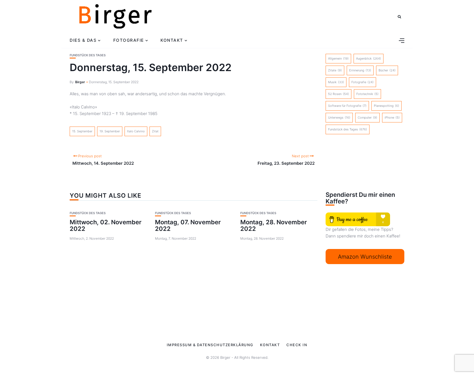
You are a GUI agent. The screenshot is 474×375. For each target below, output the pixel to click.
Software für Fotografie (347, 106)
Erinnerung (360, 70)
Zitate (335, 70)
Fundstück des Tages (88, 55)
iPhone (392, 117)
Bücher (387, 70)
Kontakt (171, 40)
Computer (367, 117)
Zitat (155, 131)
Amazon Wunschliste (365, 256)
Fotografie (128, 40)
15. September (82, 131)
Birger (80, 82)
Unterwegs (339, 117)
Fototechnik (367, 94)
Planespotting (386, 106)
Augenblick (368, 58)
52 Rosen (338, 94)
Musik (336, 82)
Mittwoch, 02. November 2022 (106, 225)
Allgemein (338, 58)
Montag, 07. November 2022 (188, 225)
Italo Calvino (136, 131)
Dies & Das (83, 40)
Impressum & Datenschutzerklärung (210, 345)
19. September (110, 131)
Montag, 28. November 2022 (273, 225)
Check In (296, 345)
